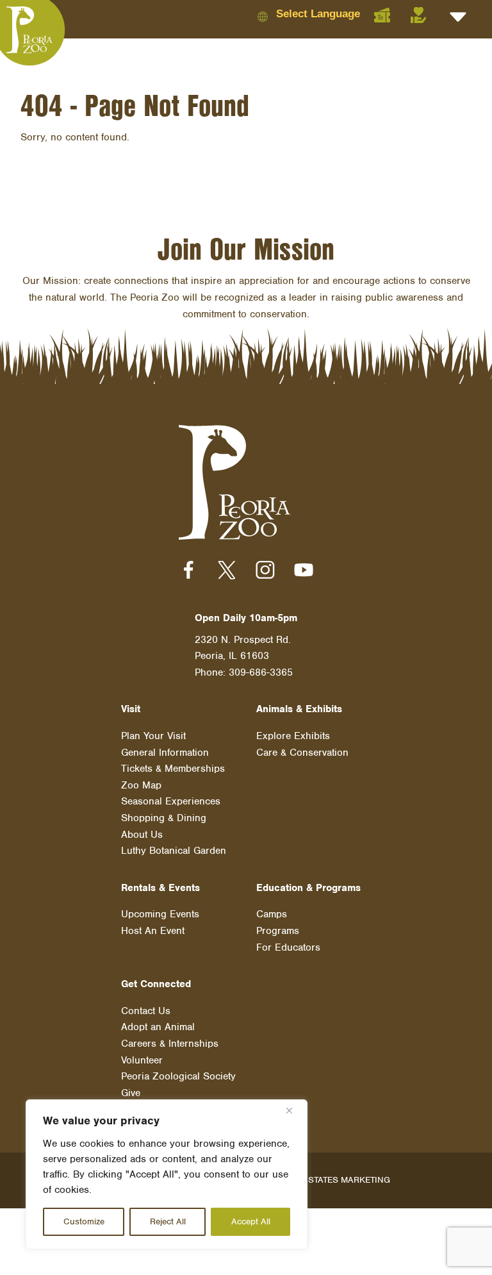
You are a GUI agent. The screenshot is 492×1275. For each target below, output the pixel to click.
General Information (165, 752)
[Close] (294, 1110)
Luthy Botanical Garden (173, 850)
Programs (277, 930)
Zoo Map (141, 785)
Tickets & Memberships (173, 768)
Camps (271, 914)
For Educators (288, 947)
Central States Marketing (328, 1179)
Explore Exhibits (293, 735)
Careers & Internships (169, 1043)
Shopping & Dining (163, 818)
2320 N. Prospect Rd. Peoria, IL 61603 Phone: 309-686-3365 (244, 656)
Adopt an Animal (158, 1027)
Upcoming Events (160, 914)
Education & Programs (308, 887)
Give (130, 1093)
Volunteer (142, 1060)
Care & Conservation (302, 752)
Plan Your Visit (153, 735)
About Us (142, 834)
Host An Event (152, 930)
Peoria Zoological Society (178, 1076)
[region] (167, 1174)
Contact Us (145, 1010)
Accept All (250, 1221)
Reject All (168, 1221)
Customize (83, 1221)
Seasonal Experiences (170, 801)
